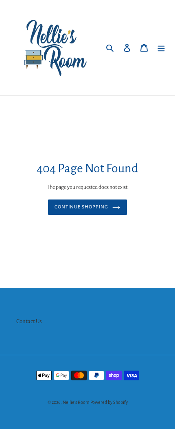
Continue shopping (82, 207)
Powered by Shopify (109, 402)
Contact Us (29, 321)
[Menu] (161, 47)
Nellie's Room (76, 402)
